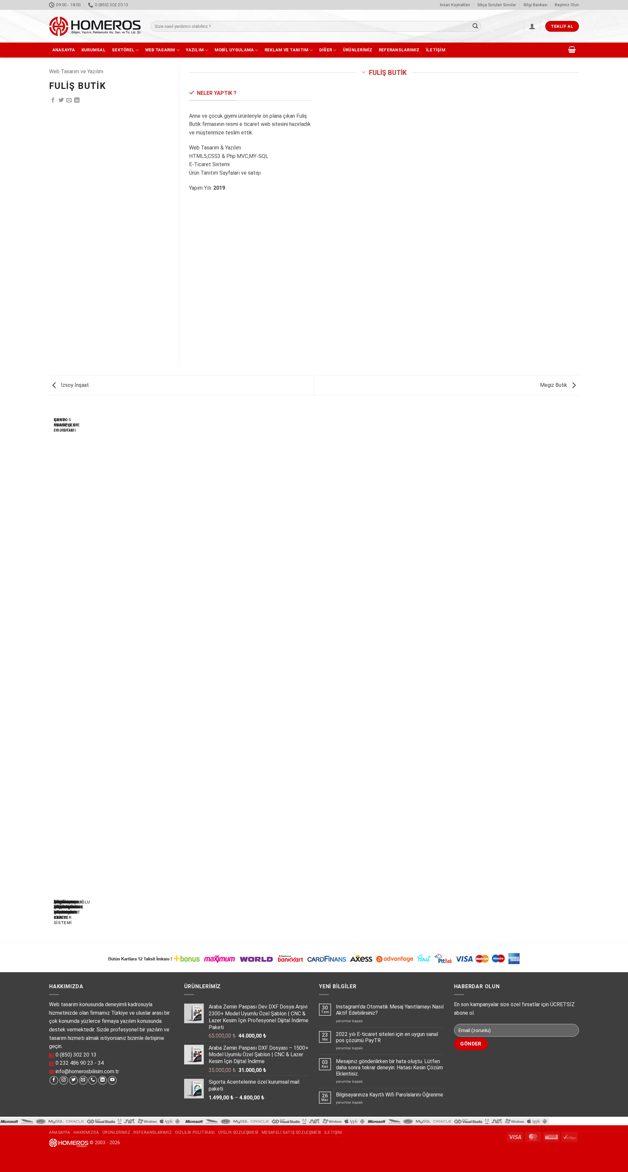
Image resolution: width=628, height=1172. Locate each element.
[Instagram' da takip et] (63, 1080)
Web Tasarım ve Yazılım (76, 71)
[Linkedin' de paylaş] (76, 100)
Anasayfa (63, 49)
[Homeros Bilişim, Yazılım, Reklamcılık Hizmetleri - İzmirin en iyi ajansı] (95, 26)
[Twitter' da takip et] (73, 1080)
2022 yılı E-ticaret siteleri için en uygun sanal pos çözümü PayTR (387, 1037)
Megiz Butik (554, 385)
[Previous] (51, 671)
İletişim (435, 49)
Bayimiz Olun (567, 4)
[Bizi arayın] (92, 1080)
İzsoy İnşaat (74, 385)
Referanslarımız (399, 49)
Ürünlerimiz (358, 49)
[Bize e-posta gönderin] (83, 1080)
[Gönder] (475, 26)
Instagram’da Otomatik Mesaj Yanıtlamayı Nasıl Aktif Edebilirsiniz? (390, 1010)
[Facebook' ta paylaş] (53, 100)
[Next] (69, 671)
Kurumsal (93, 49)
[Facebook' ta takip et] (53, 1080)
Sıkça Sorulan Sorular (496, 4)
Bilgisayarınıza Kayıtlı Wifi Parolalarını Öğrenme (389, 1095)
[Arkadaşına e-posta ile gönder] (69, 100)
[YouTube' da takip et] (112, 1080)
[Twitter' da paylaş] (61, 100)
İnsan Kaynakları (455, 4)
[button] (532, 26)
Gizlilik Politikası (195, 1132)
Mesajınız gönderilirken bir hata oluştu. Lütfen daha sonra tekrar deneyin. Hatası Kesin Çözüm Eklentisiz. (389, 1067)
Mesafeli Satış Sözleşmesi (291, 1132)
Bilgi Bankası (536, 4)
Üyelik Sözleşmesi (238, 1132)
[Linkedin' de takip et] (102, 1080)
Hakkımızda (86, 1132)
